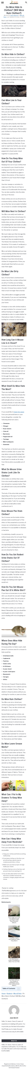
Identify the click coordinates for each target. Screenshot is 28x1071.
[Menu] (2, 3)
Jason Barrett (14, 15)
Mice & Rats (17, 993)
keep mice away (19, 412)
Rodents (9, 993)
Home (3, 993)
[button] (17, 989)
